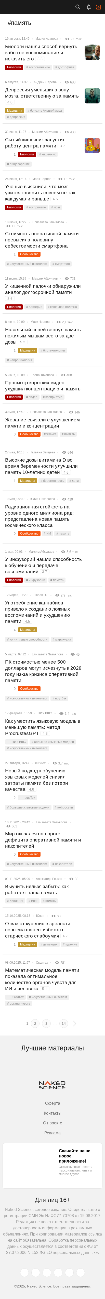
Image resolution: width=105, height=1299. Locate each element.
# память (68, 434)
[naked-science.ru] (80, 1272)
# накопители (62, 864)
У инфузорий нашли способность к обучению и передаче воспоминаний (43, 565)
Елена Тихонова (42, 375)
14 (64, 1023)
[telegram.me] (69, 1272)
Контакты (52, 1113)
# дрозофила (64, 67)
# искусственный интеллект (27, 264)
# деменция (49, 944)
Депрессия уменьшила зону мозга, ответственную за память (42, 95)
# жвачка (50, 434)
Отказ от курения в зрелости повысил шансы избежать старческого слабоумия (37, 930)
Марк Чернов (41, 179)
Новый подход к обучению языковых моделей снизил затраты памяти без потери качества (36, 780)
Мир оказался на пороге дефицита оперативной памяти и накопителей (43, 840)
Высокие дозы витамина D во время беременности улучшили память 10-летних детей (41, 466)
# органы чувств (18, 1003)
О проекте (52, 1123)
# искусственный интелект (48, 997)
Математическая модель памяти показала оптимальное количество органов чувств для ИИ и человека (42, 979)
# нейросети (64, 807)
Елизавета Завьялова (48, 222)
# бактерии (34, 307)
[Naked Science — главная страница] (26, 7)
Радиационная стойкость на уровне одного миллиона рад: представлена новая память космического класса (39, 516)
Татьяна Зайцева (42, 452)
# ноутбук (59, 698)
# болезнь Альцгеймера (45, 110)
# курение (70, 944)
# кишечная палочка (62, 307)
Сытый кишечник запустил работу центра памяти (35, 142)
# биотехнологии (53, 350)
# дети (74, 481)
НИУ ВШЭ (45, 713)
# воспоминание (38, 67)
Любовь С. (40, 595)
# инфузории (35, 580)
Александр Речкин (49, 879)
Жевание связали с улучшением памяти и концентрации (42, 423)
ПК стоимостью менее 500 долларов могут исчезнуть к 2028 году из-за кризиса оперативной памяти (43, 671)
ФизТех (40, 763)
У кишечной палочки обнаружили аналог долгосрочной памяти (43, 292)
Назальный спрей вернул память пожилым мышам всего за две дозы (43, 336)
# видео (31, 397)
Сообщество (29, 254)
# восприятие (36, 207)
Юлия (40, 916)
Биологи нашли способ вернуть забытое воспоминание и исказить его (41, 52)
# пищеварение (18, 164)
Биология (14, 67)
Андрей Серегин (46, 82)
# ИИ (47, 533)
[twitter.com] (24, 1272)
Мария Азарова (46, 38)
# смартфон (61, 264)
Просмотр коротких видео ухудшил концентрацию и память (43, 385)
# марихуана (62, 639)
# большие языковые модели (53, 742)
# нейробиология (19, 360)
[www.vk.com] (35, 1272)
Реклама (52, 1133)
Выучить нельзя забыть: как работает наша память (37, 889)
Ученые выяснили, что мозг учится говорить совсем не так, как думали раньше (40, 192)
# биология (15, 901)
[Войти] (98, 7)
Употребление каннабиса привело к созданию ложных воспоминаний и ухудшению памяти (37, 612)
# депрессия (16, 117)
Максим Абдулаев (45, 132)
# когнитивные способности (27, 639)
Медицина (14, 110)
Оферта (52, 1103)
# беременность (52, 481)
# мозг (55, 207)
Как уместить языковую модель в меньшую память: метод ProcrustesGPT (42, 727)
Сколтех (42, 962)
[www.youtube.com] (47, 1272)
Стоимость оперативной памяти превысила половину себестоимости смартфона (42, 240)
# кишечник (47, 154)
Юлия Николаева (42, 499)
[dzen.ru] (58, 1272)
